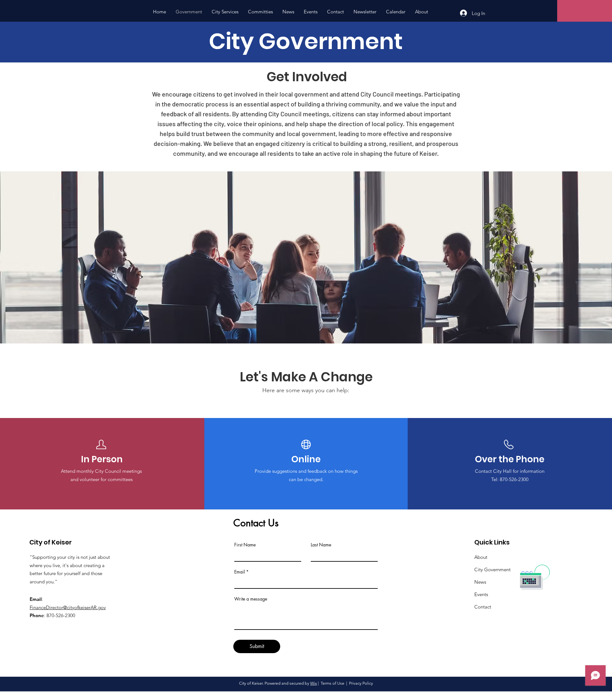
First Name (245, 545)
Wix (313, 683)
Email (239, 572)
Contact (482, 607)
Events (481, 594)
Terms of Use (332, 683)
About (480, 557)
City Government (492, 569)
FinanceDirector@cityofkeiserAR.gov (68, 607)
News (480, 582)
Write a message (250, 599)
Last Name (321, 545)
